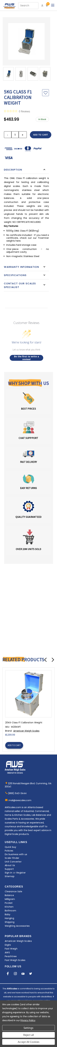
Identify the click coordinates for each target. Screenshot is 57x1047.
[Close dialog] (55, 504)
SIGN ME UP (28, 539)
